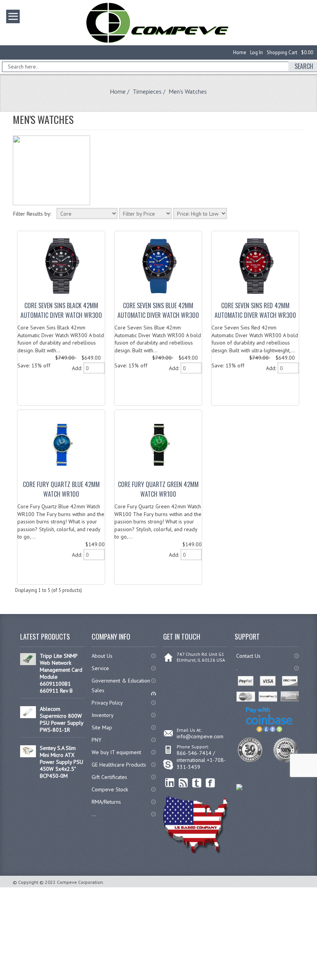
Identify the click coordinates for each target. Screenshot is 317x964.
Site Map (102, 727)
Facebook (210, 783)
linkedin (170, 783)
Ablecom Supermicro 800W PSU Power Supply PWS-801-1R (61, 719)
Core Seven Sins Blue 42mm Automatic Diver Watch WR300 (158, 310)
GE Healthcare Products (119, 764)
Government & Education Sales (121, 685)
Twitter (197, 783)
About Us (102, 655)
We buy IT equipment (116, 752)
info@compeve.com (200, 736)
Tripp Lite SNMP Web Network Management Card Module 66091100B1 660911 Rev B (61, 673)
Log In (256, 52)
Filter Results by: (32, 213)
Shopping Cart (282, 52)
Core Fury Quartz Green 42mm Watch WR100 (158, 489)
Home (239, 52)
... (94, 814)
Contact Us (248, 655)
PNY (96, 739)
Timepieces (147, 91)
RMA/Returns (106, 801)
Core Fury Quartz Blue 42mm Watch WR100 (61, 489)
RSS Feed (183, 783)
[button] (316, 963)
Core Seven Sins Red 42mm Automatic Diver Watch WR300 (255, 310)
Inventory (103, 715)
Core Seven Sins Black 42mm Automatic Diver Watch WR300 (61, 310)
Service (100, 668)
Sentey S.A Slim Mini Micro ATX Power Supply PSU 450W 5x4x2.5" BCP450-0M (61, 761)
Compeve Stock (110, 789)
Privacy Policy (107, 702)
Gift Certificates (109, 777)
